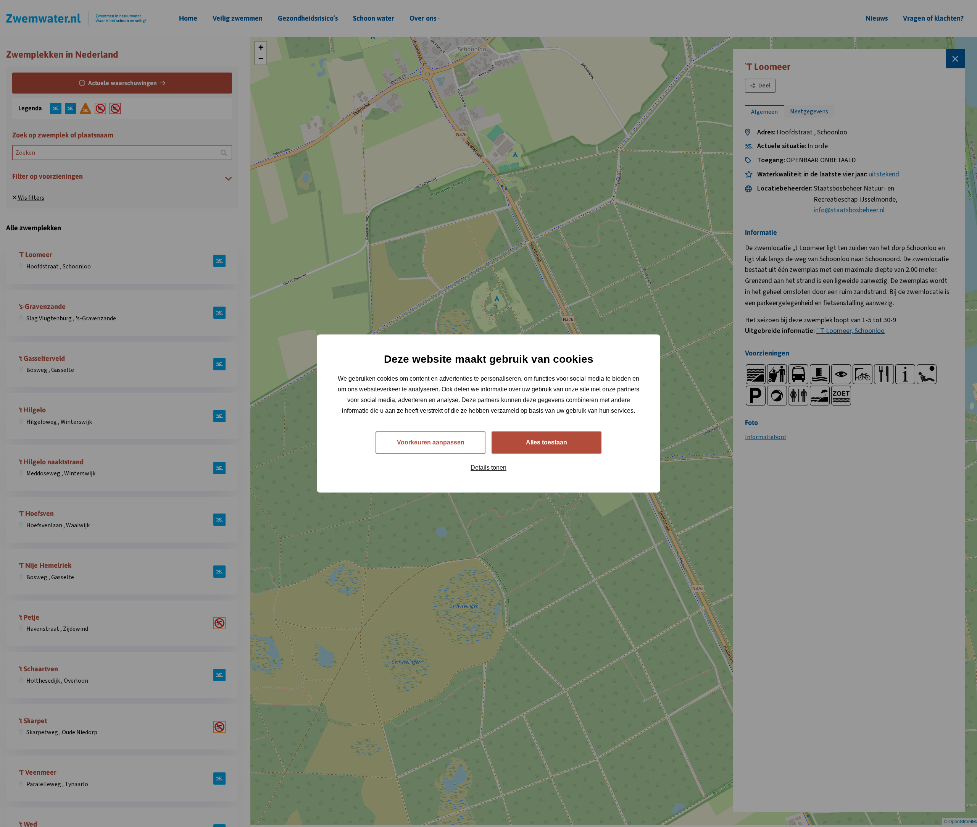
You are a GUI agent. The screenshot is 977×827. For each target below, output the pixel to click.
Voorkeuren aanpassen (430, 442)
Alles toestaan (546, 442)
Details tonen (488, 467)
